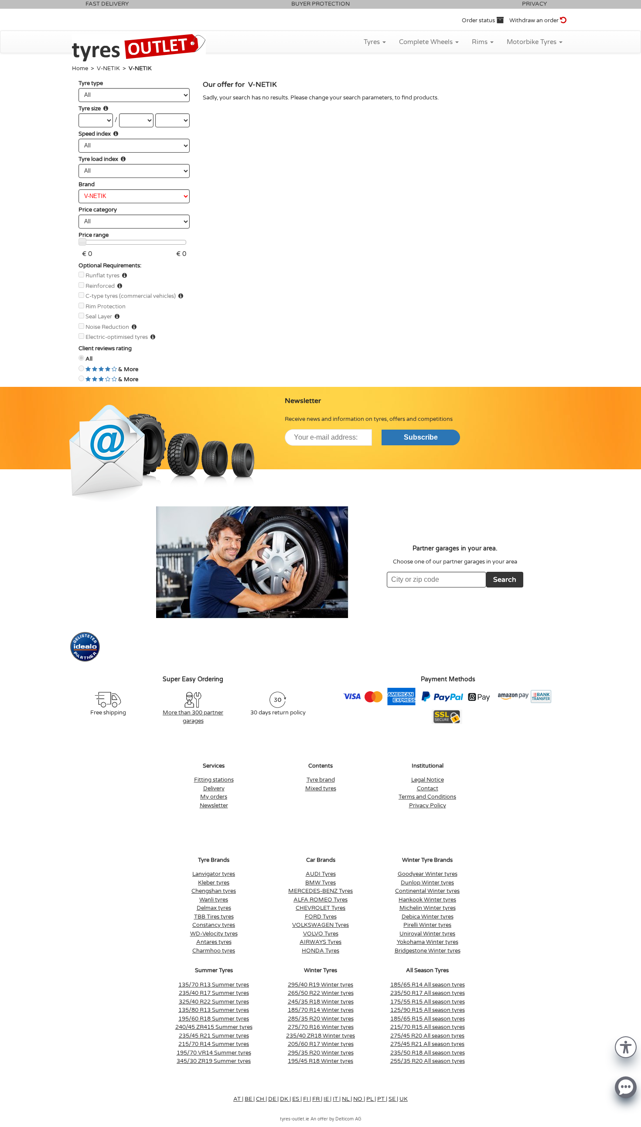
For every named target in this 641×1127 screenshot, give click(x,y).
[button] (626, 1046)
